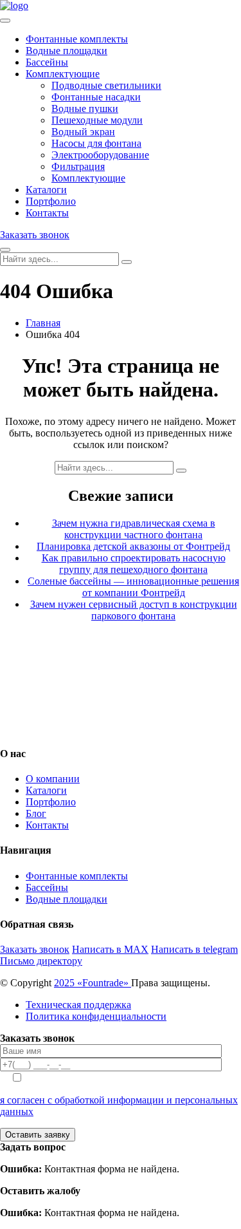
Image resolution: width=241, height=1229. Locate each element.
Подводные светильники (106, 85)
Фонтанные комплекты (77, 38)
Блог (36, 813)
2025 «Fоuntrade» (92, 982)
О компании (53, 778)
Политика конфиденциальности (96, 1016)
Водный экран (83, 131)
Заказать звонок (34, 234)
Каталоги (46, 189)
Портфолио (51, 201)
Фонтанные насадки (96, 96)
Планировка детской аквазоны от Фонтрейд (133, 546)
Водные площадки (66, 50)
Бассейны (47, 62)
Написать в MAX (110, 949)
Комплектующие (63, 73)
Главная (43, 322)
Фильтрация (78, 166)
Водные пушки (84, 108)
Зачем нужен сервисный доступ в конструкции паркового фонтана (133, 610)
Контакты (47, 212)
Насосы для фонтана (96, 143)
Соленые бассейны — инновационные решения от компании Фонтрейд (133, 587)
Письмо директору (41, 960)
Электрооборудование (100, 154)
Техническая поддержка (78, 1004)
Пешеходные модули (97, 120)
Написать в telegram (194, 949)
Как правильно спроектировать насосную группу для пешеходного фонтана (134, 563)
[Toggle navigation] (5, 21)
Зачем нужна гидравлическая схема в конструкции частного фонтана (133, 529)
